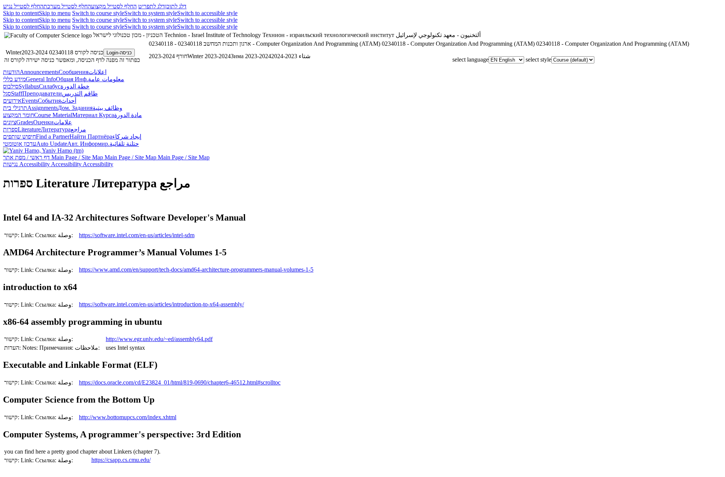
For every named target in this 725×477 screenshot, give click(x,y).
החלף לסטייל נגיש (23, 6)
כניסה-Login (119, 53)
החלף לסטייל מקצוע (114, 6)
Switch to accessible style (207, 13)
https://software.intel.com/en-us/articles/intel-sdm (136, 235)
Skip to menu (55, 13)
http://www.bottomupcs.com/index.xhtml (127, 417)
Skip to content (21, 13)
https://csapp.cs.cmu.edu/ (121, 460)
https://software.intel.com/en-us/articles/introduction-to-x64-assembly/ (161, 304)
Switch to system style (150, 13)
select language (470, 59)
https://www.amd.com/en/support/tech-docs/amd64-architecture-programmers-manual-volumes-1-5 (196, 269)
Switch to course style (98, 13)
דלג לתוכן (176, 6)
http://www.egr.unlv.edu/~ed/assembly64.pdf (159, 339)
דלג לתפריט (151, 6)
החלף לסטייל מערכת (67, 6)
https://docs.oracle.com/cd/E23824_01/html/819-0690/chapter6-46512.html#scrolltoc (180, 382)
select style (538, 59)
